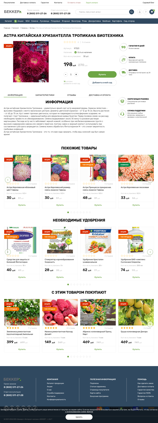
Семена (34, 21)
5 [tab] (80, 212)
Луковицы (44, 21)
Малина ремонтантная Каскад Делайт (59, 332)
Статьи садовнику (98, 386)
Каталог (8, 21)
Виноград (76, 21)
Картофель (117, 21)
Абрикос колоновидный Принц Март (97, 332)
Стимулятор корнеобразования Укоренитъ (59, 260)
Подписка (94, 383)
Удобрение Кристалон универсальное (93, 260)
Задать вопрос (92, 3)
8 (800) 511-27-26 (37, 13)
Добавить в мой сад (102, 82)
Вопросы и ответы (146, 396)
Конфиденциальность (56, 399)
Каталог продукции (55, 383)
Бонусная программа (99, 396)
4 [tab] (77, 212)
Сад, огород (129, 21)
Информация (15, 95)
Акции (20, 21)
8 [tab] (90, 212)
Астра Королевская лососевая (135, 187)
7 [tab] (87, 212)
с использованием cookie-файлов (79, 412)
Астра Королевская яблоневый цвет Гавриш (21, 188)
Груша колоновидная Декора (134, 331)
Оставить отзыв (74, 3)
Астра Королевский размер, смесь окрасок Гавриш (58, 188)
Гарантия (45, 3)
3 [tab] (74, 212)
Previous (8, 180)
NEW (28, 21)
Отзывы (71, 95)
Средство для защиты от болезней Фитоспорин (18, 260)
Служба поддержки (55, 393)
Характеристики (44, 95)
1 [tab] (68, 212)
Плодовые (55, 21)
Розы (84, 21)
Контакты (58, 3)
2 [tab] (71, 212)
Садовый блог (148, 3)
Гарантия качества (146, 390)
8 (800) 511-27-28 (60, 13)
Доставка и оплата (28, 3)
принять (79, 417)
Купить (102, 74)
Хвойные (106, 21)
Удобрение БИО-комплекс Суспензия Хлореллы (133, 260)
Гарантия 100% (144, 393)
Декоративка (94, 21)
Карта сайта (95, 393)
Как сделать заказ (145, 383)
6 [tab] (83, 212)
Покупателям (9, 3)
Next (150, 180)
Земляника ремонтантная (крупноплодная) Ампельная (20, 332)
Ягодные (66, 21)
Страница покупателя (99, 390)
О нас (49, 390)
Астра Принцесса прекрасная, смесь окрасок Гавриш (97, 188)
